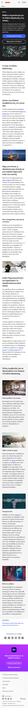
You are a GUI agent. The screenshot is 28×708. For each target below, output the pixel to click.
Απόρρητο (19, 701)
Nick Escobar (5, 623)
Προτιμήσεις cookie (11, 703)
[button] (19, 2)
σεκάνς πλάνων (6, 180)
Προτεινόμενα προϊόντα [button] (7, 691)
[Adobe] (7, 2)
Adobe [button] (3, 688)
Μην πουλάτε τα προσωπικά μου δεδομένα (10, 705)
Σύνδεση (24, 2)
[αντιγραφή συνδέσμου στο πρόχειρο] (23, 638)
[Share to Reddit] (19, 638)
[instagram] (5, 699)
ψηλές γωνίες (14, 350)
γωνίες (13, 460)
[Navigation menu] (2, 2)
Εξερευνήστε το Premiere (14, 41)
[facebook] (3, 699)
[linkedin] (11, 699)
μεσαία (17, 515)
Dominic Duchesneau (13, 625)
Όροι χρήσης (4, 703)
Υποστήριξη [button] (5, 684)
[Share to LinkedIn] (12, 638)
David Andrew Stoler (15, 623)
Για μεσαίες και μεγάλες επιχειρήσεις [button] (10, 678)
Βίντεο (3, 6)
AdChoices (22, 705)
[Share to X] (9, 638)
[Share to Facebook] (5, 638)
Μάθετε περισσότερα (14, 667)
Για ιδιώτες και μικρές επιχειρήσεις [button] (10, 674)
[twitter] (8, 699)
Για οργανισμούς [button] (6, 681)
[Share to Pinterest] (16, 638)
